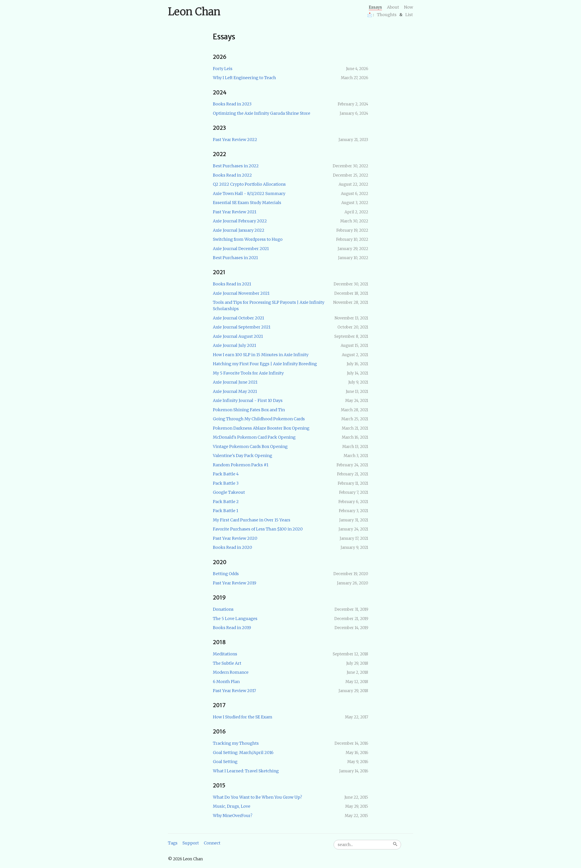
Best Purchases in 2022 (236, 165)
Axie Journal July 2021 (234, 345)
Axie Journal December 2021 (241, 248)
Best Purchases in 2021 (235, 257)
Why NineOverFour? (232, 815)
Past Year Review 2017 (234, 690)
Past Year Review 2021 (234, 211)
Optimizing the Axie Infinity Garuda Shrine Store (261, 113)
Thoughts (386, 14)
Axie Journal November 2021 (241, 293)
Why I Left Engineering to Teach (244, 77)
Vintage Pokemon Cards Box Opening (250, 446)
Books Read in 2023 (232, 104)
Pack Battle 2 (226, 501)
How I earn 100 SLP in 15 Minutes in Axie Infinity (260, 354)
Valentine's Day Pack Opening (242, 455)
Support (190, 843)
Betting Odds (226, 573)
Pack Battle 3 (226, 483)
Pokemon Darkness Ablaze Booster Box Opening (261, 428)
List (409, 14)
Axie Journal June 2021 (235, 382)
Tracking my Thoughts (236, 743)
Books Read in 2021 (232, 284)
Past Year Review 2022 (235, 139)
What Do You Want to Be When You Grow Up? (257, 797)
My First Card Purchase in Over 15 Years (251, 520)
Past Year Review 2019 (234, 583)
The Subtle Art (227, 663)
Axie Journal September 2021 (241, 327)
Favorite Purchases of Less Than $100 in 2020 (258, 529)
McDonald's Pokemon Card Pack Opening (254, 437)
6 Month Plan (226, 681)
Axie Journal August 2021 (238, 336)
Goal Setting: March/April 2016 (243, 752)
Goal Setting (225, 761)
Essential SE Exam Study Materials (247, 202)
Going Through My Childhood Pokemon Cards (259, 418)
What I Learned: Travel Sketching (246, 770)
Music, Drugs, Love (231, 806)
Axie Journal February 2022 (240, 221)
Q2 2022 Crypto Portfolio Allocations (249, 184)
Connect (212, 843)
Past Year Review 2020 (235, 538)
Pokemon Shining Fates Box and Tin (249, 409)
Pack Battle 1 (225, 510)
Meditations (225, 653)
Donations (223, 609)
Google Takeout (229, 492)
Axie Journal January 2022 (238, 230)
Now (408, 7)
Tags (172, 843)
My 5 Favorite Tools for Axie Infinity (248, 373)
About (393, 7)
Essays (375, 7)
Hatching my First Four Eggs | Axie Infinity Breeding (265, 363)
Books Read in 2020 (232, 547)
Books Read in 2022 (232, 175)
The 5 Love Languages (235, 618)
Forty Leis (222, 68)
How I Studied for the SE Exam (242, 717)
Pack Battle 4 (226, 474)
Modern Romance (231, 672)
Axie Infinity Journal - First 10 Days (248, 400)
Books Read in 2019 (232, 627)
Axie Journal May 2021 (235, 391)
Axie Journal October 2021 (238, 318)
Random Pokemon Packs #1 (240, 464)
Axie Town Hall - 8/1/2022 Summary (249, 193)
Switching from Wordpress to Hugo (248, 239)
